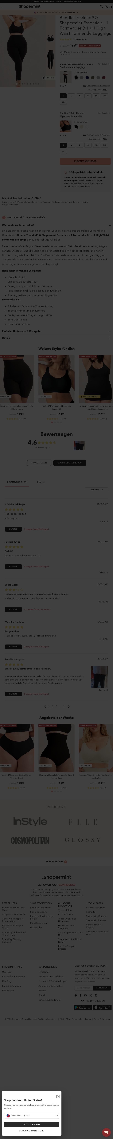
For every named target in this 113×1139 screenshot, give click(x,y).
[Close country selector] (58, 1096)
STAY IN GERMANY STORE (31, 1131)
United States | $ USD (20, 1116)
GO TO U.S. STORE (31, 1125)
